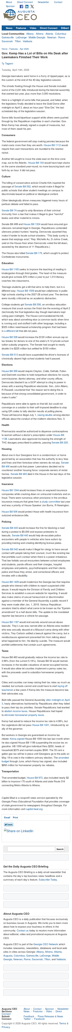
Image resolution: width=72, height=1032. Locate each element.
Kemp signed (17, 738)
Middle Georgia (37, 37)
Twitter (27, 1018)
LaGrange (21, 37)
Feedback (29, 1016)
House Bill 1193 (10, 269)
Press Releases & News (50, 1016)
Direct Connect (25, 2)
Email (7, 817)
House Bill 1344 (10, 490)
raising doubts (45, 415)
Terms (62, 1023)
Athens (40, 33)
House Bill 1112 (52, 145)
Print (15, 817)
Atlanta (49, 33)
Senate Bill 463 (19, 474)
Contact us (23, 930)
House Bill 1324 (31, 224)
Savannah (7, 41)
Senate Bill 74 (9, 210)
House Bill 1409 (10, 582)
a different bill (11, 331)
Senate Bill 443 (10, 527)
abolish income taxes (15, 711)
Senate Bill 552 (22, 186)
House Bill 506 (9, 511)
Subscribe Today (48, 879)
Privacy (6, 1027)
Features (21, 28)
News (9, 28)
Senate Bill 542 (10, 549)
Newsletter (43, 2)
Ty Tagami (7, 63)
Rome (61, 37)
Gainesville (8, 37)
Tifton (18, 41)
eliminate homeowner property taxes (24, 715)
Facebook (39, 1018)
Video (33, 28)
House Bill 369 (9, 371)
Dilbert (65, 28)
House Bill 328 (9, 337)
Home (4, 48)
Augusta (7, 955)
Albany (30, 33)
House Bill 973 (35, 777)
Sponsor (10, 6)
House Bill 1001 (40, 725)
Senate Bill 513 (10, 354)
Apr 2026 (24, 48)
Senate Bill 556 (33, 304)
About (9, 2)
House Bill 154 (36, 162)
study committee (51, 501)
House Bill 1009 (25, 290)
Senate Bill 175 (34, 253)
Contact (58, 2)
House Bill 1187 (10, 622)
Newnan (51, 37)
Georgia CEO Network (45, 944)
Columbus (60, 33)
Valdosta (27, 41)
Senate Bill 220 (60, 442)
